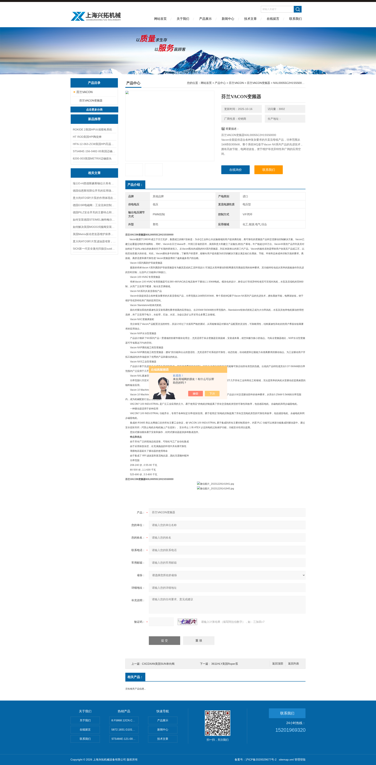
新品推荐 (94, 119)
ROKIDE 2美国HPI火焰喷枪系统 (92, 129)
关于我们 (183, 18)
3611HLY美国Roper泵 (224, 663)
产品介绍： (135, 184)
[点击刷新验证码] (187, 621)
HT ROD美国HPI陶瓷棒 (87, 136)
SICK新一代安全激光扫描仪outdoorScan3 (94, 248)
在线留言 (273, 18)
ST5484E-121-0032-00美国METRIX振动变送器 (125, 738)
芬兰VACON (84, 92)
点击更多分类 (94, 109)
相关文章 (94, 173)
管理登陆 (300, 759)
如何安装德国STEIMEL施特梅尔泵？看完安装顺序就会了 (94, 219)
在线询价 (235, 169)
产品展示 (205, 18)
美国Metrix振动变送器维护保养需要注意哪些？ (94, 234)
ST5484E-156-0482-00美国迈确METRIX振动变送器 (94, 151)
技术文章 (250, 18)
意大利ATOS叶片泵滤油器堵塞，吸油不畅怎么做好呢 (94, 241)
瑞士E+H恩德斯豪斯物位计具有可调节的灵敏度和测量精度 (94, 183)
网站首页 (160, 18)
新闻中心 (228, 18)
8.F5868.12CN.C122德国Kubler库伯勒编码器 (125, 720)
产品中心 (220, 82)
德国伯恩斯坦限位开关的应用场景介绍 (94, 190)
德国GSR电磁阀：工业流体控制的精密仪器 (94, 205)
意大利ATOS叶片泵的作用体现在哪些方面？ (94, 197)
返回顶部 (277, 663)
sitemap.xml (286, 759)
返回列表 (293, 663)
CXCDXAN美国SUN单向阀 (158, 663)
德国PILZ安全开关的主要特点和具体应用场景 (94, 212)
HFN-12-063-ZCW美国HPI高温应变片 (94, 144)
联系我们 (295, 18)
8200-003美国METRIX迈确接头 (92, 158)
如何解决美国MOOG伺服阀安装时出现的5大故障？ (94, 226)
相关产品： (135, 677)
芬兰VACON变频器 (90, 100)
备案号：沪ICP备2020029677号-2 (256, 759)
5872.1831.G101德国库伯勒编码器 (125, 729)
